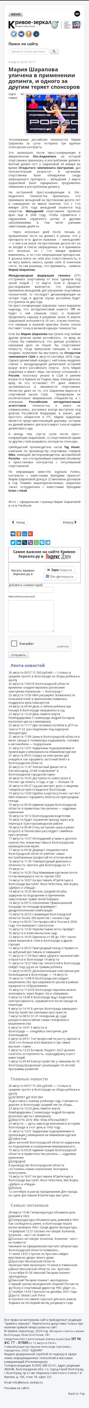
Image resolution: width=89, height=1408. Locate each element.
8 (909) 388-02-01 (44, 1365)
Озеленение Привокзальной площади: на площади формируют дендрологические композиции (40, 906)
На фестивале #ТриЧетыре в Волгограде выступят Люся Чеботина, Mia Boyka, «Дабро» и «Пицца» (43, 884)
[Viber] (30, 542)
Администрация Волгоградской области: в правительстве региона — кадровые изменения (42, 808)
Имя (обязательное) (21, 596)
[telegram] (47, 542)
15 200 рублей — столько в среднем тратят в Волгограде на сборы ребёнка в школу (44, 676)
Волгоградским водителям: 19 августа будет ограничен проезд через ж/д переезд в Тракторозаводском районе (40, 819)
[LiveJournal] (24, 542)
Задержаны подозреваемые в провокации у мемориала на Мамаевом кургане (42, 750)
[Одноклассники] (18, 533)
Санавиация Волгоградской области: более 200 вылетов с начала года (39, 916)
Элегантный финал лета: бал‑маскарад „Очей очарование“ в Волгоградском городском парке (37, 770)
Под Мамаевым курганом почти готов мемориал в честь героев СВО (42, 874)
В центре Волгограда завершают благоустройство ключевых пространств (43, 1010)
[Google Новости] (60, 576)
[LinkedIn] (18, 542)
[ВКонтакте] (13, 533)
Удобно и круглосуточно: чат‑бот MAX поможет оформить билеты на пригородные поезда (44, 797)
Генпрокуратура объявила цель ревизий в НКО (43, 1219)
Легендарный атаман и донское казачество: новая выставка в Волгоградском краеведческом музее (42, 842)
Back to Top (76, 1394)
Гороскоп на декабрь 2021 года (42, 1297)
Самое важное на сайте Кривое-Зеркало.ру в (44, 554)
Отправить (18, 655)
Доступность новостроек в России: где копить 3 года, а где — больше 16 (40, 780)
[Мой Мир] (24, 533)
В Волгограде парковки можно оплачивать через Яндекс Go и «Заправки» (42, 991)
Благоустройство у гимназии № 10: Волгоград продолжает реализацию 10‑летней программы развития (44, 1065)
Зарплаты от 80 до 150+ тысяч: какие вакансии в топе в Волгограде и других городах (42, 940)
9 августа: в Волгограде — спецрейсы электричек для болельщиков (37, 1031)
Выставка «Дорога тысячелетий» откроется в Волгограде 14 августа (43, 957)
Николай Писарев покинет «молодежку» (43, 1280)
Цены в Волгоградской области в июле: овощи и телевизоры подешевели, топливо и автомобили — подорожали (44, 740)
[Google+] (30, 533)
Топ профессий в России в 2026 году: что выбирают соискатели (42, 923)
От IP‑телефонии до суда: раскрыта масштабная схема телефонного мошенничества (38, 1019)
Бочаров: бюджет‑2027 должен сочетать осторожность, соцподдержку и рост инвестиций (41, 1053)
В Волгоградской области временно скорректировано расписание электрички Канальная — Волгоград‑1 (38, 687)
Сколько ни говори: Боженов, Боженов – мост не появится (43, 1240)
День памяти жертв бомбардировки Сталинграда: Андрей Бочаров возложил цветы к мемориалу (41, 717)
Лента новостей (28, 665)
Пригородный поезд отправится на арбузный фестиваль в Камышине (43, 950)
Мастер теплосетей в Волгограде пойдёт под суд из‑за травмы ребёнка (44, 965)
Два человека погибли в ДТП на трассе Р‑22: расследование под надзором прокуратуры (43, 729)
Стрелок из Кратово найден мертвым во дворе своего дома (42, 1261)
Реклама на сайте (16, 1388)
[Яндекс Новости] (60, 570)
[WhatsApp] (36, 542)
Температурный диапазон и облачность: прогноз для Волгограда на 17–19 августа (39, 865)
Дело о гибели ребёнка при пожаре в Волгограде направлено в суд (39, 708)
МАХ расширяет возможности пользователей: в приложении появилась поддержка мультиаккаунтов (41, 699)
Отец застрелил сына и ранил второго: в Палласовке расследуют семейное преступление (41, 831)
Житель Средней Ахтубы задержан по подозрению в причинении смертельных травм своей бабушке (37, 895)
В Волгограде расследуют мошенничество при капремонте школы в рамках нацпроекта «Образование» (43, 982)
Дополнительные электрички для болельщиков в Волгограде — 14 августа (43, 972)
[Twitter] (13, 542)
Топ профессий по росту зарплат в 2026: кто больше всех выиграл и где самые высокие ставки (44, 1042)
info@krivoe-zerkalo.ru (28, 1382)
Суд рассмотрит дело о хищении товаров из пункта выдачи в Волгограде (43, 787)
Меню (16, 14)
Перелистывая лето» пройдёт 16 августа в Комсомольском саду (41, 931)
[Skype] (42, 542)
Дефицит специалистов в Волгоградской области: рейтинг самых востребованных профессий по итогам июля (40, 853)
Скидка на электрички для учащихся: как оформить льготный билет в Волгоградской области (39, 759)
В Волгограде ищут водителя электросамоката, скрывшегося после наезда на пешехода (42, 1001)
